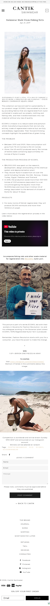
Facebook (26, 560)
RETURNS (25, 542)
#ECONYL (29, 259)
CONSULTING (25, 554)
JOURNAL (25, 524)
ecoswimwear (10, 449)
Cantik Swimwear (17, 447)
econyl (40, 447)
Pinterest (26, 564)
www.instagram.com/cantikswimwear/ (27, 361)
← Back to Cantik (25, 503)
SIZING (25, 528)
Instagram (26, 568)
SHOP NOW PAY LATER (25, 536)
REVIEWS (25, 550)
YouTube (26, 572)
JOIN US (37, 598)
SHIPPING (25, 532)
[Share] (9, 455)
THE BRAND (25, 520)
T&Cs (25, 546)
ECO (31, 447)
